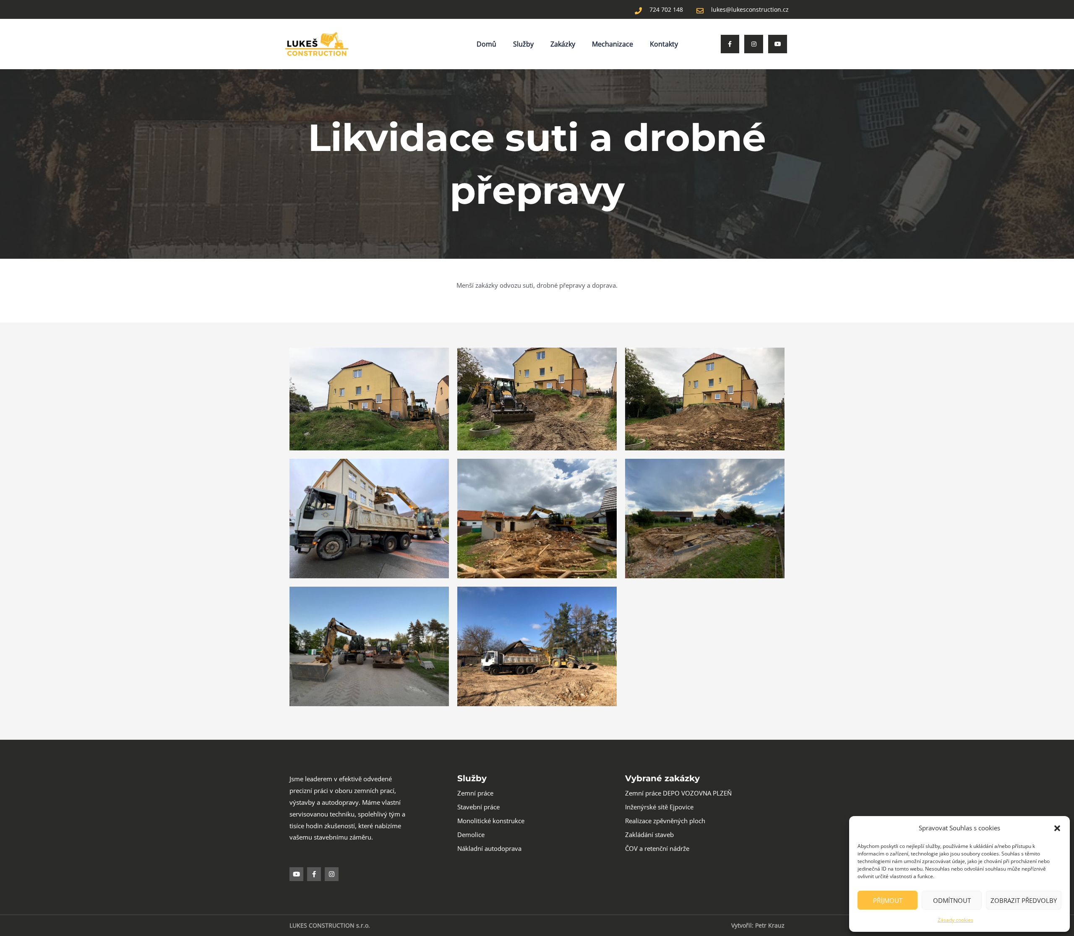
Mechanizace (612, 44)
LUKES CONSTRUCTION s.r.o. (329, 925)
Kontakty (664, 44)
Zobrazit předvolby (1024, 900)
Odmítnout (952, 900)
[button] (1057, 828)
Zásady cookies (955, 919)
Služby (523, 44)
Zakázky (562, 44)
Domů (486, 44)
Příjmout (887, 900)
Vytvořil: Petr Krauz (758, 925)
